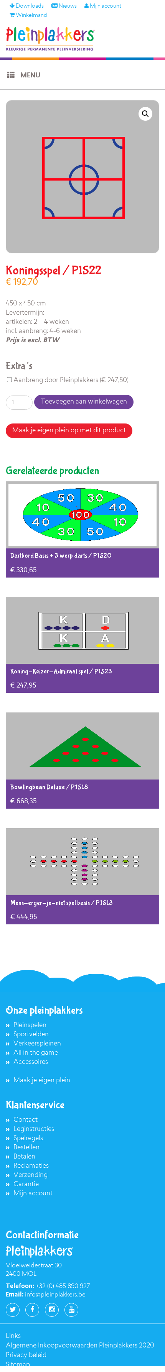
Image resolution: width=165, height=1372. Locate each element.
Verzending (30, 1175)
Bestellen (26, 1147)
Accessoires (30, 1062)
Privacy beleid (26, 1355)
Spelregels (28, 1138)
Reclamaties (31, 1166)
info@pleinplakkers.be (55, 1295)
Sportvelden (31, 1034)
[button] (145, 114)
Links (13, 1336)
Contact (25, 1120)
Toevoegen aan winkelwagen (84, 402)
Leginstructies (33, 1129)
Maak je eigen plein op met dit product (69, 430)
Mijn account (105, 6)
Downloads (29, 6)
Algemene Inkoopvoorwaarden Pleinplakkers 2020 (80, 1345)
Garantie (26, 1184)
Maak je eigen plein (41, 1080)
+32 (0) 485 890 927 (63, 1286)
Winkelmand (31, 15)
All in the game (35, 1053)
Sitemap (18, 1365)
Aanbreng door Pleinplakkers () (70, 380)
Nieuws (67, 6)
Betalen (24, 1157)
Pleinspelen (29, 1025)
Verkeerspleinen (37, 1043)
